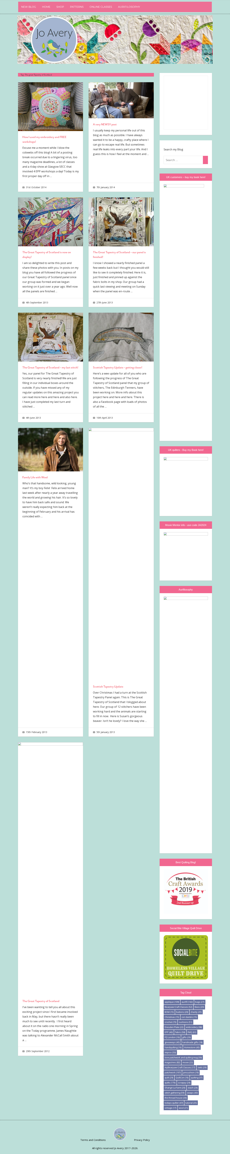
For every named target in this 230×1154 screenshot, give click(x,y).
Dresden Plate (174, 1027)
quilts (170, 1082)
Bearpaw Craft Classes (178, 1006)
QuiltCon (182, 1077)
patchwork (173, 1072)
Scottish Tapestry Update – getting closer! (117, 367)
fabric (180, 1032)
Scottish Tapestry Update (108, 686)
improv (170, 1052)
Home (46, 6)
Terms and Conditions (93, 1140)
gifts (186, 1037)
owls (202, 1067)
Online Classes (101, 6)
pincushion (191, 1072)
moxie (188, 1062)
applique (172, 1001)
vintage (170, 1107)
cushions (185, 1022)
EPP (169, 1032)
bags (199, 1001)
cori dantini (189, 1017)
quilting (196, 1077)
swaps (192, 1092)
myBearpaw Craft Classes (180, 1067)
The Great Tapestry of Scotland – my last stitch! (50, 367)
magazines (172, 1062)
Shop (60, 6)
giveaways (172, 1042)
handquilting (173, 1047)
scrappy (184, 1082)
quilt (169, 1077)
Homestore (192, 1047)
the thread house (176, 1097)
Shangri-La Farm (175, 1087)
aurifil (187, 1001)
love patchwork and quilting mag (183, 1057)
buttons (182, 1011)
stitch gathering (174, 1092)
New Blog (28, 6)
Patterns (77, 6)
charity (196, 1011)
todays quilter (174, 1102)
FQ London (172, 1037)
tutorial (191, 1102)
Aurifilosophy (129, 6)
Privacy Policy (142, 1140)
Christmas (172, 1017)
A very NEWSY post (105, 124)
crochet (170, 1022)
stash (193, 1087)
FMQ (192, 1032)
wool (183, 1107)
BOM (169, 1011)
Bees (199, 1006)
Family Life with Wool (35, 477)
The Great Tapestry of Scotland (40, 1001)
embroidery (194, 1027)
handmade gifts (192, 1042)
